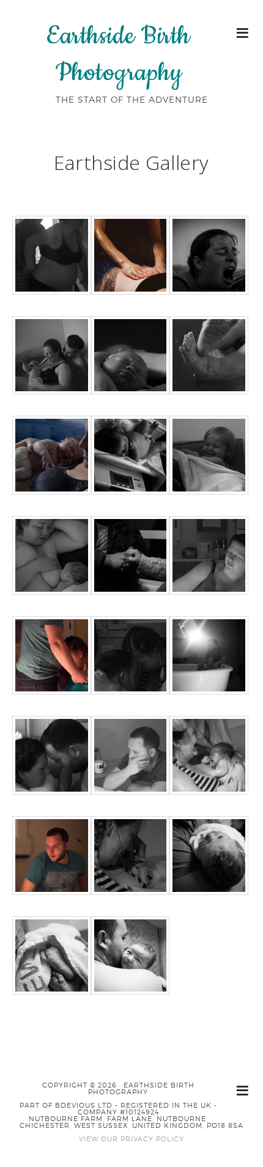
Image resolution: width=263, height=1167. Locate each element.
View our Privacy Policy (131, 1139)
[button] (243, 32)
